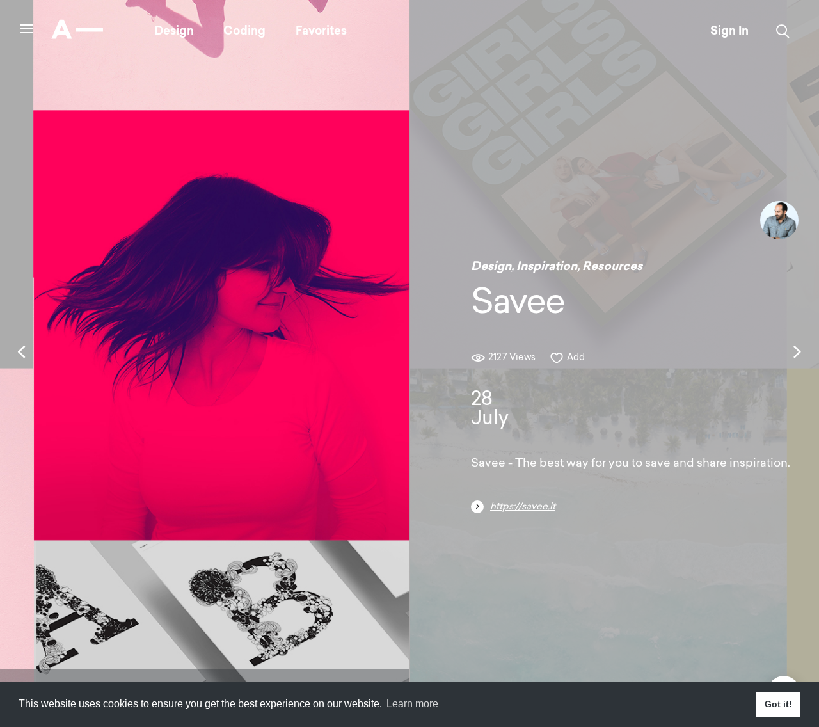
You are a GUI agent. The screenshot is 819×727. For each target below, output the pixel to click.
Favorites (321, 31)
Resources (612, 266)
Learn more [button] (412, 703)
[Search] (783, 31)
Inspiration (546, 266)
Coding (244, 31)
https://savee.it (522, 507)
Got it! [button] (778, 704)
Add (576, 358)
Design (174, 31)
